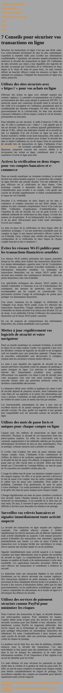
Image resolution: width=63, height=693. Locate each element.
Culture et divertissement (13, 3)
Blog (3, 29)
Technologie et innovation (13, 16)
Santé (4, 21)
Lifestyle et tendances (11, 12)
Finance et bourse (9, 8)
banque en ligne (9, 146)
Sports (4, 25)
